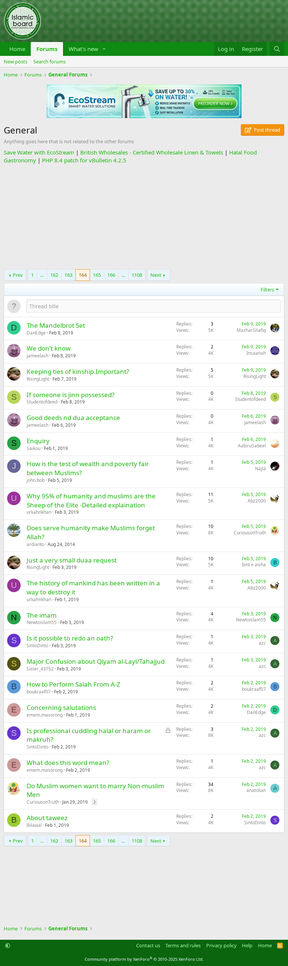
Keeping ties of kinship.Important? (78, 371)
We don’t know (48, 348)
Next (155, 275)
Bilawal (34, 825)
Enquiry (38, 440)
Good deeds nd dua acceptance (73, 417)
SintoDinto (37, 645)
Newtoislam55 (42, 622)
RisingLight (38, 379)
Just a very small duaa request (72, 560)
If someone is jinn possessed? (70, 394)
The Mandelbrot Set (56, 325)
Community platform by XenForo (144, 959)
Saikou (33, 448)
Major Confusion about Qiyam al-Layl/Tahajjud (96, 661)
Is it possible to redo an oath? (70, 638)
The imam (42, 615)
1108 (137, 275)
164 (83, 275)
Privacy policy (221, 945)
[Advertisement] (144, 216)
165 (97, 275)
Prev (18, 275)
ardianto (35, 544)
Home (17, 48)
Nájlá (260, 468)
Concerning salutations (61, 707)
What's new (83, 48)
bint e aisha (254, 564)
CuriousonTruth (250, 533)
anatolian (256, 790)
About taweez (47, 817)
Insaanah (256, 353)
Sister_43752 (40, 669)
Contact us (148, 945)
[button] (104, 49)
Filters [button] (267, 289)
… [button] (42, 275)
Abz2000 (257, 501)
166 (111, 275)
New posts (15, 61)
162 (54, 275)
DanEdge (36, 333)
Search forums (49, 61)
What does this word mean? (68, 762)
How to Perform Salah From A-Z (73, 684)
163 (68, 275)
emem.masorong (45, 715)
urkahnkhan (39, 512)
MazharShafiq (251, 330)
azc (262, 643)
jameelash (37, 355)
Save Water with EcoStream (39, 152)
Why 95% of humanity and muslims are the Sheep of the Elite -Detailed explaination (91, 500)
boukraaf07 (39, 691)
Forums (46, 48)
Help (247, 945)
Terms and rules (183, 945)
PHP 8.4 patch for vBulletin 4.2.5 (84, 160)
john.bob (36, 480)
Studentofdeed (42, 402)
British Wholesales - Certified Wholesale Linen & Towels (151, 152)
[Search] (277, 49)
